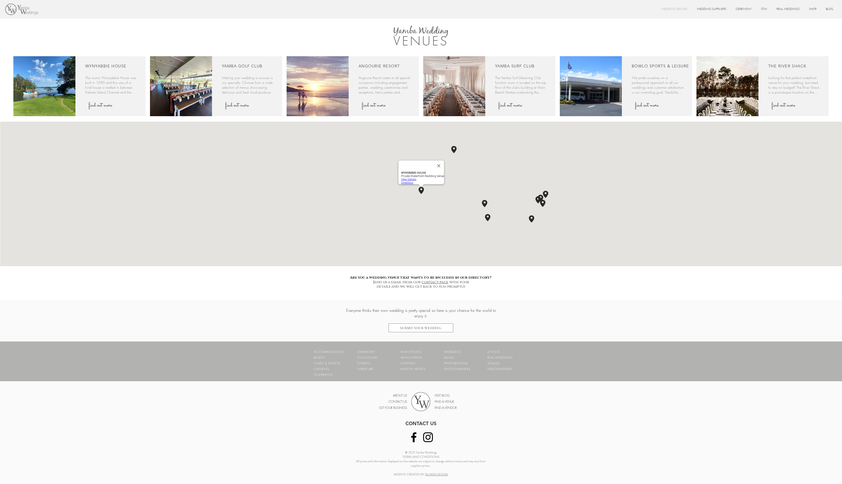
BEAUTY (319, 357)
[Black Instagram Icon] (428, 437)
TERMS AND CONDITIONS (420, 457)
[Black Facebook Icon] (413, 437)
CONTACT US (421, 423)
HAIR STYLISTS (411, 352)
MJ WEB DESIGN (436, 474)
